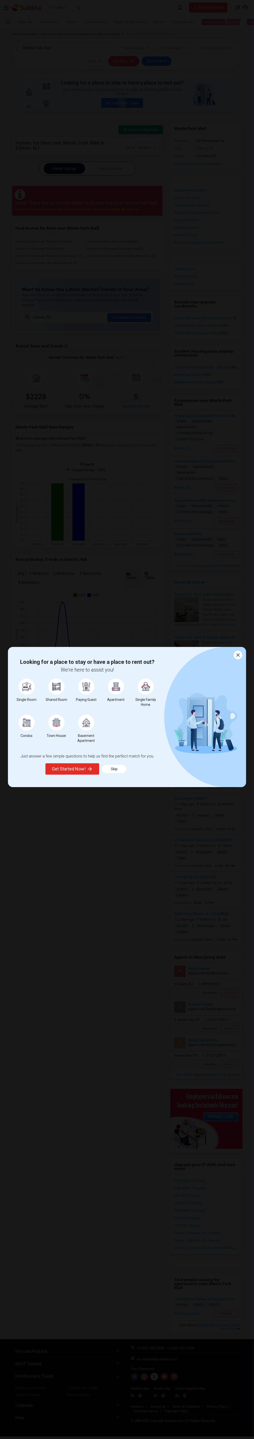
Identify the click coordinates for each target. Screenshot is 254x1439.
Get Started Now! (69, 768)
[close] (238, 655)
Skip (114, 769)
